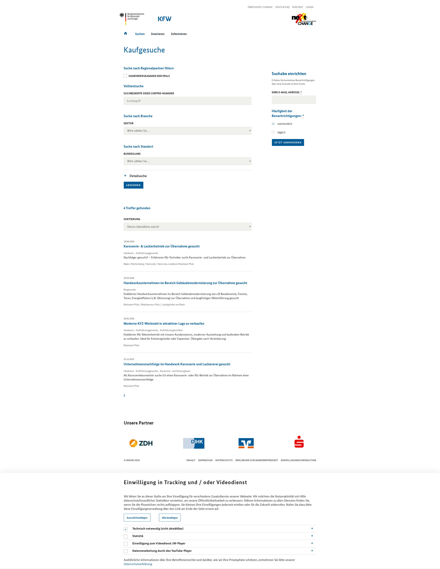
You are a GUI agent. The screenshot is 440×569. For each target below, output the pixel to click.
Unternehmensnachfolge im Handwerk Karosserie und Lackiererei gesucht (177, 364)
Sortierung (132, 219)
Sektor (129, 123)
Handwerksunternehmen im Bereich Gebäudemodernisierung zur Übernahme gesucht (185, 283)
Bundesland (132, 154)
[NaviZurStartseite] (304, 19)
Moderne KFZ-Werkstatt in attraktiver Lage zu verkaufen (164, 323)
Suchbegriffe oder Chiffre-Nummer (149, 93)
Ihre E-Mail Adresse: (287, 92)
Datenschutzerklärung (138, 564)
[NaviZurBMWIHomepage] (132, 20)
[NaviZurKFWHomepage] (165, 20)
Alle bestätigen (170, 517)
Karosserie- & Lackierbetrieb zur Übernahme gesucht (162, 246)
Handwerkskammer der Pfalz (149, 76)
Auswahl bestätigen (137, 517)
